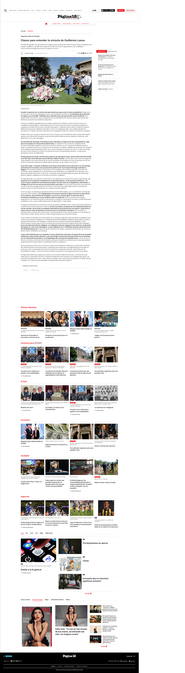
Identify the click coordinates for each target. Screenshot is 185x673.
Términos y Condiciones (82, 666)
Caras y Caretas (25, 599)
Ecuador (26, 270)
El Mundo (62, 10)
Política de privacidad (69, 666)
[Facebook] (11, 661)
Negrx (47, 599)
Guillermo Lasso (35, 270)
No (27, 533)
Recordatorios (69, 10)
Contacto (59, 666)
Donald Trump (85, 23)
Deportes (55, 10)
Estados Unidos (57, 23)
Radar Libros (49, 533)
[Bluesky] (17, 661)
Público (68, 599)
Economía (38, 10)
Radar (41, 533)
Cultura (50, 10)
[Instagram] (13, 661)
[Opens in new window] (124, 661)
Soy (36, 533)
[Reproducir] (102, 10)
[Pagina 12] (69, 17)
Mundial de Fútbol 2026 (23, 10)
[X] (15, 661)
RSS (134, 656)
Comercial (129, 656)
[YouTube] (18, 661)
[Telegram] (20, 661)
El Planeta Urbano (37, 599)
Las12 (31, 533)
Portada (23, 31)
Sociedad (44, 10)
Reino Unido (76, 23)
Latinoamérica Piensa (57, 599)
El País (32, 10)
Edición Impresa (13, 10)
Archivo (53, 666)
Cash (22, 533)
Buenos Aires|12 (78, 10)
